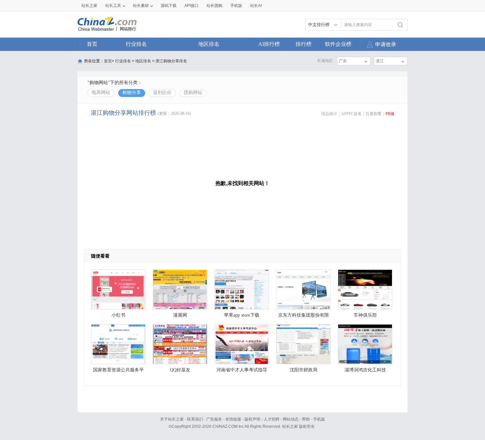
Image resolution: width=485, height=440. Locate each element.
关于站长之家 (172, 419)
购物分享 (131, 92)
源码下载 (169, 5)
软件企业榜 (338, 44)
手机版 (319, 419)
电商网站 (101, 92)
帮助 (306, 419)
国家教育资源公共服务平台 (118, 371)
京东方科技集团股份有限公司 (303, 317)
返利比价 (162, 92)
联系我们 (195, 419)
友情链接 (233, 419)
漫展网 (180, 315)
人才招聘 (271, 419)
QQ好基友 (180, 369)
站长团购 (214, 5)
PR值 (389, 113)
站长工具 (113, 5)
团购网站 (193, 92)
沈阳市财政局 (303, 369)
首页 (92, 44)
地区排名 (208, 44)
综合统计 (329, 113)
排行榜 (303, 44)
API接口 (191, 5)
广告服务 (214, 419)
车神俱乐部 (365, 315)
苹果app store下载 (241, 315)
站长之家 (89, 5)
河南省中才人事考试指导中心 (241, 371)
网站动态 (291, 419)
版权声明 (252, 419)
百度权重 (373, 113)
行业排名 (136, 44)
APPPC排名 (351, 113)
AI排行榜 (269, 44)
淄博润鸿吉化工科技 (365, 369)
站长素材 (141, 5)
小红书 (118, 315)
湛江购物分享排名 (171, 61)
